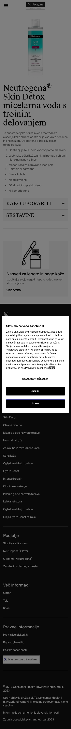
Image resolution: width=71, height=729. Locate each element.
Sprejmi (35, 391)
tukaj (52, 368)
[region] (35, 364)
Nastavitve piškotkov (35, 378)
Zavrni (35, 403)
